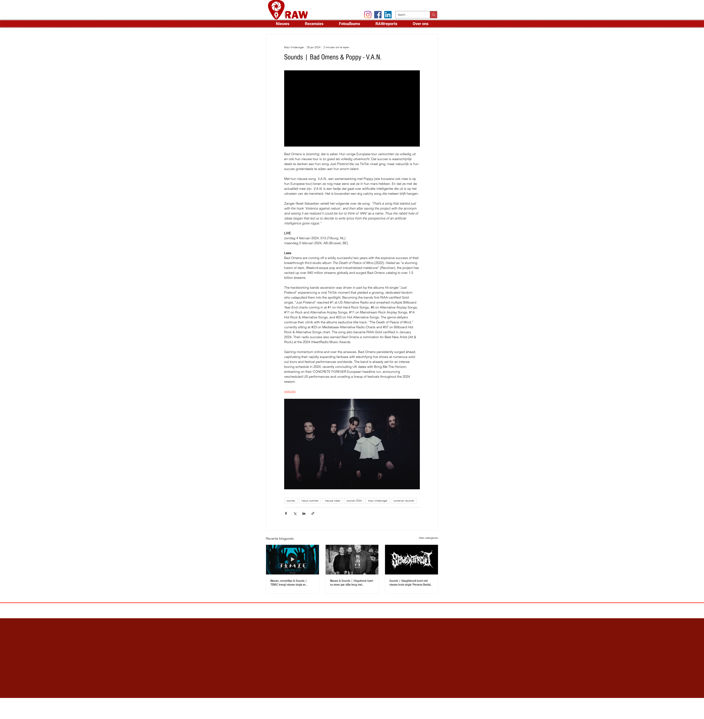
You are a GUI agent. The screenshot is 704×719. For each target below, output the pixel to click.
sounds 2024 (354, 500)
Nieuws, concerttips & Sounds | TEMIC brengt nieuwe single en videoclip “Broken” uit (288, 583)
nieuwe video (332, 500)
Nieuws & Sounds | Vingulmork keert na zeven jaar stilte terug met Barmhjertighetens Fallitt (351, 583)
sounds (291, 500)
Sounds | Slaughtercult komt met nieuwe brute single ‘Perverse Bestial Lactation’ (409, 583)
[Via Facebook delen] (286, 513)
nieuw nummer (310, 500)
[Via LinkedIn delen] (304, 513)
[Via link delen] (313, 513)
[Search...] (433, 14)
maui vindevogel (377, 500)
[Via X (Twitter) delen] (295, 513)
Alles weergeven (428, 537)
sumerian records (403, 500)
